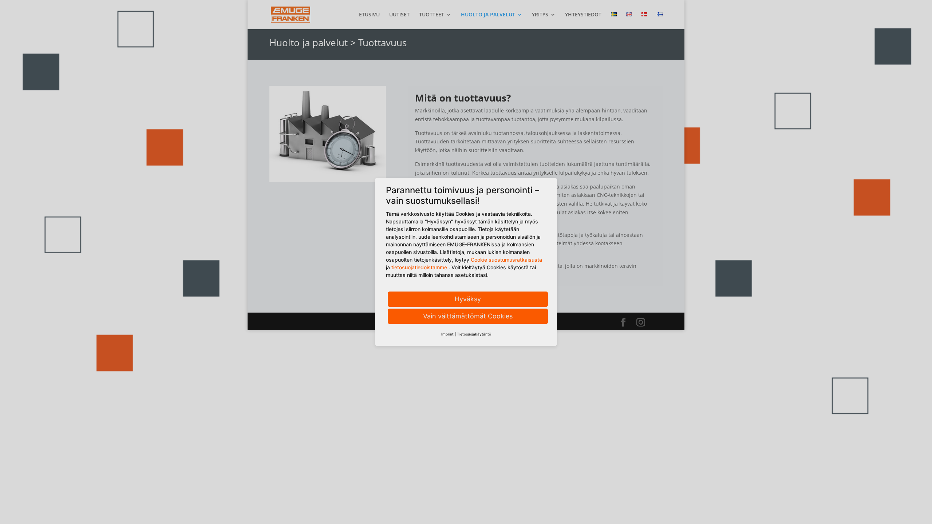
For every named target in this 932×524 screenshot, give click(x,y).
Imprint (447, 334)
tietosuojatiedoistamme (419, 267)
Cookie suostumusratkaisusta (506, 260)
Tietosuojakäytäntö (474, 334)
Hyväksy (468, 299)
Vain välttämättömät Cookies (468, 316)
